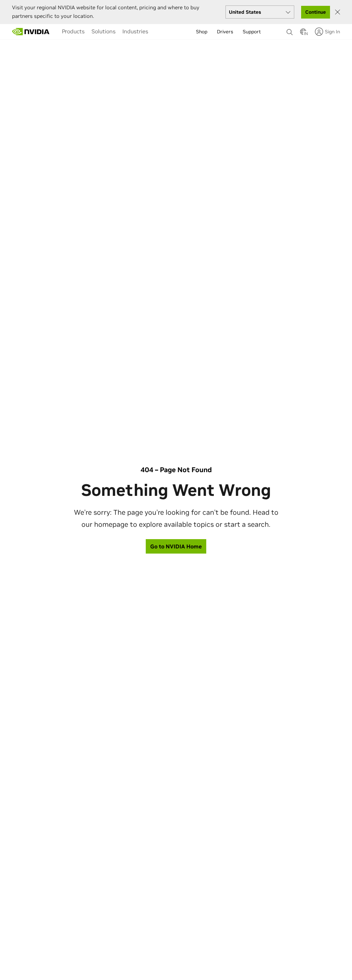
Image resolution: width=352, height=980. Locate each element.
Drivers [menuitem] (225, 32)
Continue (315, 12)
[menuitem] (73, 31)
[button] (303, 33)
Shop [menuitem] (201, 32)
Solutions (103, 31)
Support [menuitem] (252, 32)
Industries (135, 31)
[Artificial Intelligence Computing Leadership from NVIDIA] (31, 31)
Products (73, 31)
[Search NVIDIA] (290, 30)
